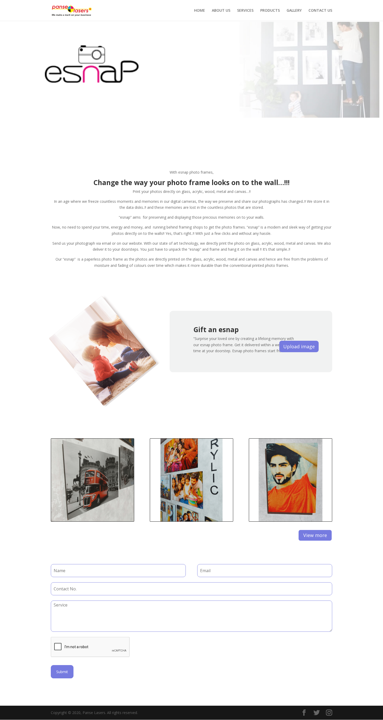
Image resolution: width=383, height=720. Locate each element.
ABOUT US (221, 11)
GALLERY (294, 11)
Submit (62, 671)
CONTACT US (320, 11)
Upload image (299, 346)
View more (315, 535)
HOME (199, 11)
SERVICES (245, 11)
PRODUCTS (270, 11)
